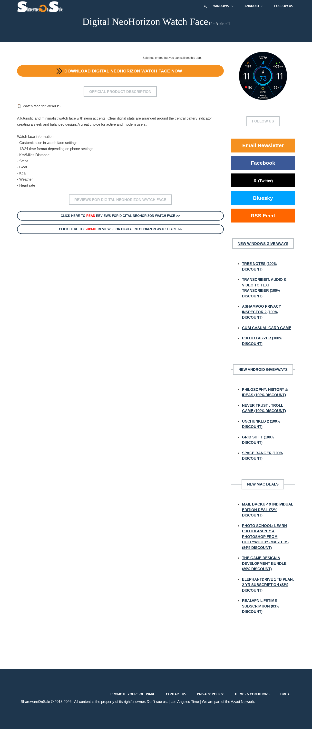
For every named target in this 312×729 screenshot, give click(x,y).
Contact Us (176, 694)
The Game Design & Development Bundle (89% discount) (264, 563)
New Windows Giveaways (263, 244)
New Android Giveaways (263, 369)
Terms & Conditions (252, 694)
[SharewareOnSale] (41, 6)
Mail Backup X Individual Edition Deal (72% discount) (267, 509)
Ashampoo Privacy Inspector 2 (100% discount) (261, 311)
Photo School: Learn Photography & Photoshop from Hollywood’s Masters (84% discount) (265, 537)
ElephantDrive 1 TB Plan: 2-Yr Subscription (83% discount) (268, 584)
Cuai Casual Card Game (266, 328)
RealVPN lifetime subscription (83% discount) (260, 606)
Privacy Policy (210, 694)
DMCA (285, 694)
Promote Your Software (132, 694)
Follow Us (283, 6)
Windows (221, 6)
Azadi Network (242, 701)
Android (251, 6)
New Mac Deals (263, 484)
